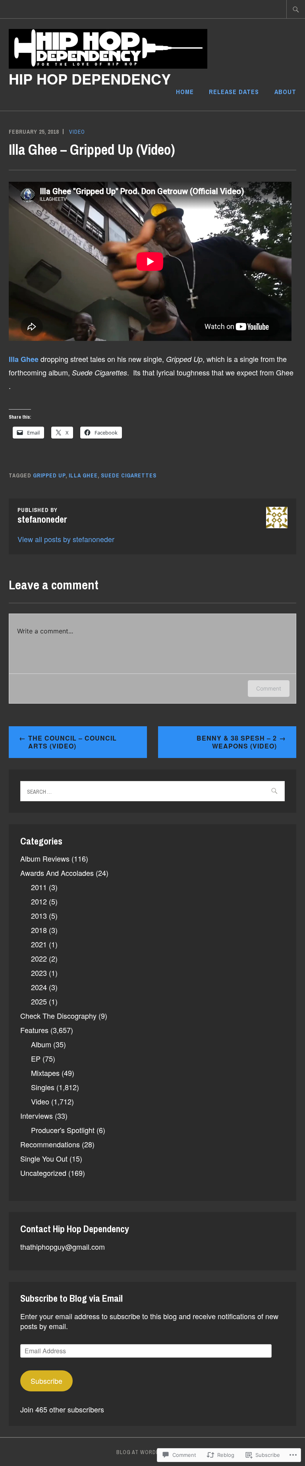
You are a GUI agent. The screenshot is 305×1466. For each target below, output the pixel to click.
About (285, 91)
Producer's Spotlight (63, 1130)
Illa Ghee (83, 475)
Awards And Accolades (57, 873)
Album (41, 1044)
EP (36, 1058)
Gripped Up (49, 475)
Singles (42, 1087)
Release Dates (234, 91)
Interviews (36, 1115)
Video (77, 131)
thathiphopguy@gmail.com (62, 1246)
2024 (39, 987)
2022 (39, 958)
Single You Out (44, 1158)
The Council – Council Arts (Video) (72, 742)
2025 (39, 1001)
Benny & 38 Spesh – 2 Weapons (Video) (237, 742)
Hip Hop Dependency (90, 78)
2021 (39, 944)
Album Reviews (44, 858)
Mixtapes (45, 1073)
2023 (39, 973)
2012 (39, 901)
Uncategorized (43, 1173)
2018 (39, 930)
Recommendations (50, 1144)
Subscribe (46, 1381)
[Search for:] (296, 9)
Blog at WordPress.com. (152, 1452)
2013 (39, 915)
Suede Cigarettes (128, 475)
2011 (39, 887)
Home (185, 91)
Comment (268, 688)
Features (34, 1030)
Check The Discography (58, 1015)
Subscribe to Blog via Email (71, 1298)
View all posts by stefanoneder (65, 539)
